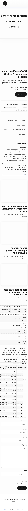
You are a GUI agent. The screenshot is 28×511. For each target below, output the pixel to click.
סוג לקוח (24, 481)
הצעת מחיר (19, 94)
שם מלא (24, 421)
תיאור (23, 120)
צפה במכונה (14, 191)
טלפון (25, 471)
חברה (25, 429)
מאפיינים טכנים (20, 125)
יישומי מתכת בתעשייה (18, 129)
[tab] (23, 120)
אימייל (24, 437)
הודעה (24, 445)
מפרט (5, 129)
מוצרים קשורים (12, 120)
